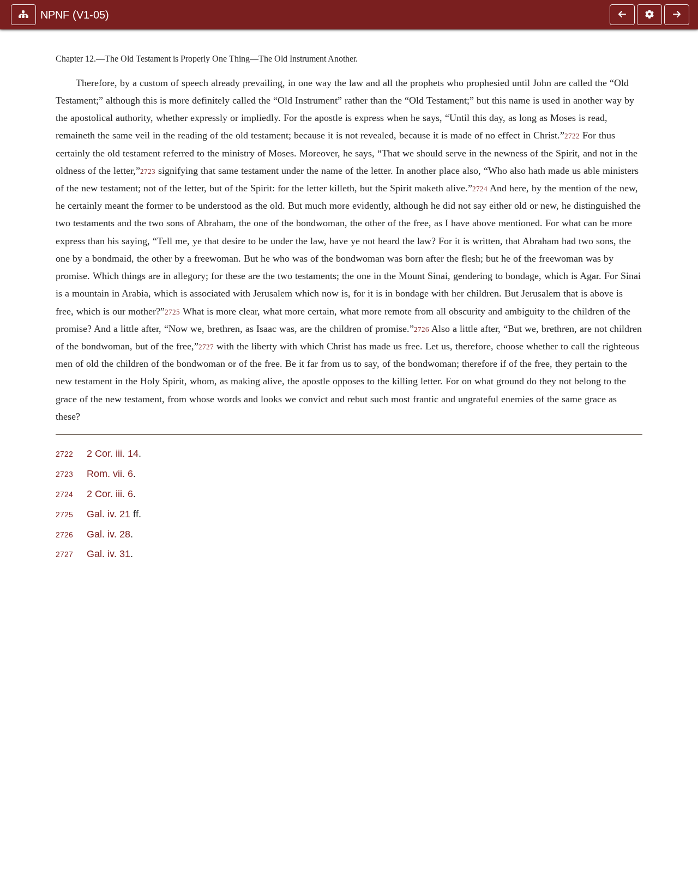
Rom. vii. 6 (110, 473)
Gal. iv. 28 (108, 534)
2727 (206, 347)
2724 (480, 189)
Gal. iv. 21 (108, 513)
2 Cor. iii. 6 (110, 493)
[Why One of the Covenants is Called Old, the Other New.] (676, 14)
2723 (147, 172)
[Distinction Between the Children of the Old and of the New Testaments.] (622, 14)
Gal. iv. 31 (108, 553)
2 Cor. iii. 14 (113, 453)
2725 (172, 312)
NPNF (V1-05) (74, 15)
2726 (421, 330)
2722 (572, 136)
